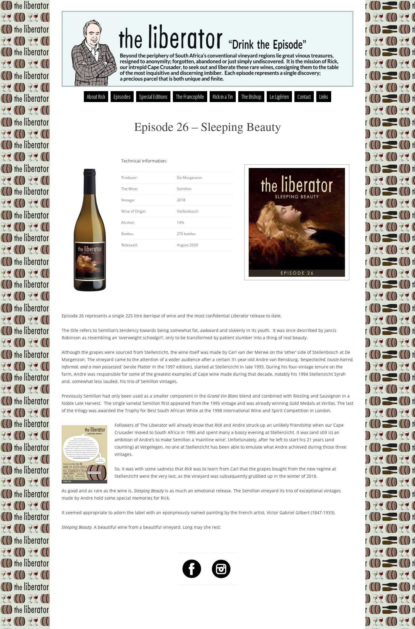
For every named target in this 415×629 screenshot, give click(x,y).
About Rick (96, 96)
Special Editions (153, 96)
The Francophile (190, 96)
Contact (304, 96)
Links (323, 96)
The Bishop (251, 96)
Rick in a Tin (223, 96)
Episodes (122, 96)
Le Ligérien (279, 96)
